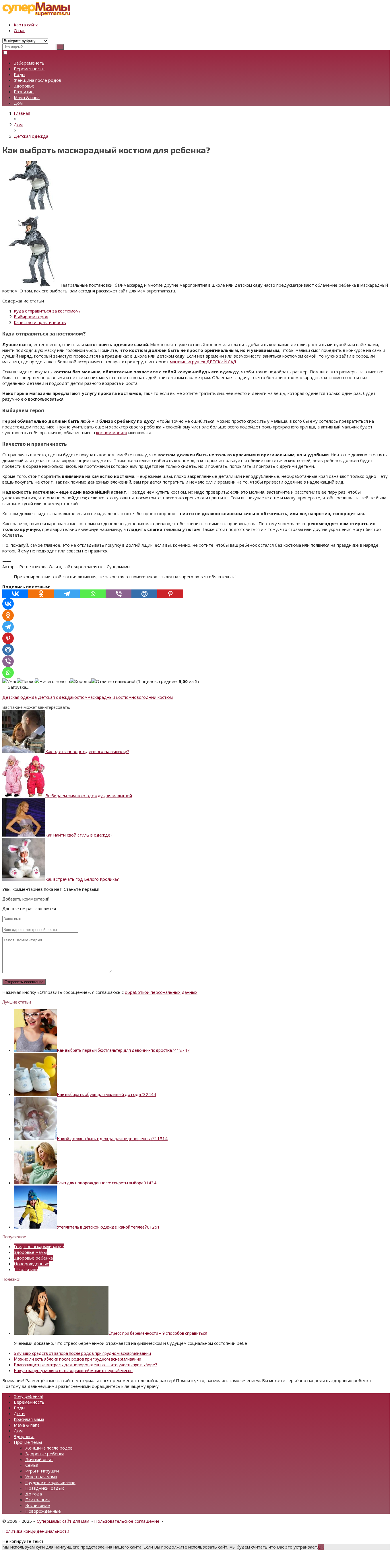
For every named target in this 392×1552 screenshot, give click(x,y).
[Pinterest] (170, 593)
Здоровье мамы (30, 1252)
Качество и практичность (40, 322)
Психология (37, 1499)
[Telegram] (67, 593)
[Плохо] (26, 681)
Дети (19, 1413)
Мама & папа (27, 97)
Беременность (29, 68)
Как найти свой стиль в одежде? (78, 835)
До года (33, 1494)
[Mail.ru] (144, 593)
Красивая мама (29, 1419)
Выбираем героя (31, 316)
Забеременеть (29, 63)
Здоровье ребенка (33, 1258)
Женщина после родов (37, 80)
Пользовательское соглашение (127, 1521)
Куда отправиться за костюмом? (47, 311)
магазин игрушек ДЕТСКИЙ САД (203, 361)
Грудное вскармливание (39, 1246)
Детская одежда (19, 697)
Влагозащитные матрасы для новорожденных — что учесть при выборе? (85, 1364)
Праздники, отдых (44, 1488)
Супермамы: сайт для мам (63, 1521)
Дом (18, 103)
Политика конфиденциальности (35, 1531)
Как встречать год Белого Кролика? (82, 879)
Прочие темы (28, 1442)
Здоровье (24, 86)
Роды (19, 74)
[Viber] (118, 593)
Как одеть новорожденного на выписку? (87, 751)
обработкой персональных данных (161, 992)
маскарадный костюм (109, 697)
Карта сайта (26, 25)
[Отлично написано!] (113, 681)
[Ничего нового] (52, 681)
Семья (31, 1465)
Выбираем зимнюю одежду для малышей (88, 795)
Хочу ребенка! (28, 1396)
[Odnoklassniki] (41, 593)
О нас (19, 30)
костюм (80, 697)
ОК (321, 1547)
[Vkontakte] (15, 593)
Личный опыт (39, 1459)
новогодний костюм (152, 697)
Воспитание (37, 1505)
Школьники (26, 1269)
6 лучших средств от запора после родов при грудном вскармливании (82, 1353)
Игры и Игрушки (42, 1471)
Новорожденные (31, 1263)
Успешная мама (41, 1476)
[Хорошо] (80, 681)
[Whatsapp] (93, 593)
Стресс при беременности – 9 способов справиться (157, 1333)
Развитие (24, 91)
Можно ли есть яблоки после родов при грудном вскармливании (77, 1358)
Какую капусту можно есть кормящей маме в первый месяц (73, 1370)
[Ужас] (9, 681)
